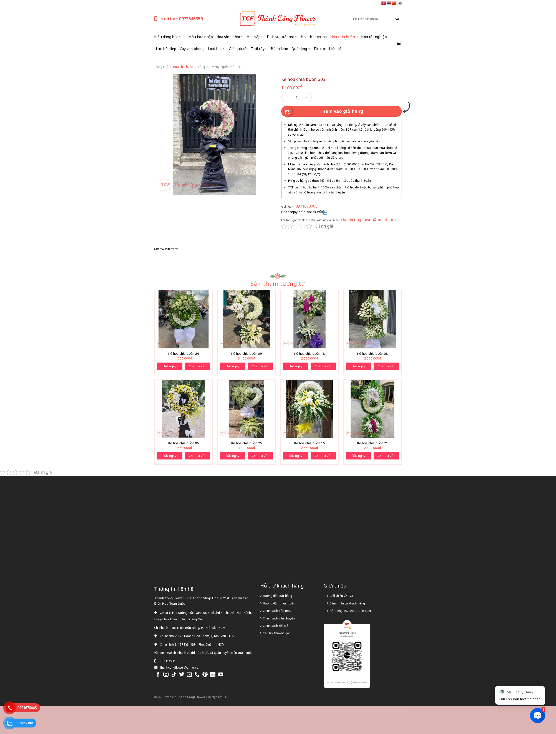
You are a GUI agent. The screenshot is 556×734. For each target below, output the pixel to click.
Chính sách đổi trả (275, 626)
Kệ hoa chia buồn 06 (183, 443)
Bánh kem (279, 48)
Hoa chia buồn (342, 36)
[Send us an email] (189, 675)
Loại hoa (215, 48)
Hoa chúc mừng (314, 36)
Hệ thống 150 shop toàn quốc (350, 611)
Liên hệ (335, 48)
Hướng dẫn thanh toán (279, 603)
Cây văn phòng (192, 48)
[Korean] (399, 3)
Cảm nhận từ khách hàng (347, 603)
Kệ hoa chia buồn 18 (309, 353)
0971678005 (306, 206)
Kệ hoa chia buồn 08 (372, 353)
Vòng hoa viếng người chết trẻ (219, 67)
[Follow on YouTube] (220, 675)
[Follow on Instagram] (166, 675)
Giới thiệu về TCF (341, 596)
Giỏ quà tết (238, 48)
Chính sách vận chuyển (279, 618)
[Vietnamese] (383, 3)
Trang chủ (161, 67)
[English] (389, 3)
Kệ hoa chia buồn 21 (372, 443)
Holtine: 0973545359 (181, 19)
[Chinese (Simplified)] (394, 3)
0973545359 (168, 661)
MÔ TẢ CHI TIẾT (166, 249)
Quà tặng (299, 48)
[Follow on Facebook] (158, 675)
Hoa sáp (253, 36)
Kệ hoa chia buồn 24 (183, 353)
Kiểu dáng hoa (166, 36)
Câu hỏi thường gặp (277, 633)
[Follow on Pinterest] (205, 675)
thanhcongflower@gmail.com (368, 219)
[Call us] (197, 675)
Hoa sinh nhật (228, 36)
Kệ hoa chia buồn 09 (246, 353)
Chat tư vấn (197, 366)
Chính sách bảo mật (277, 611)
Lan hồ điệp (166, 48)
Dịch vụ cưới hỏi (280, 36)
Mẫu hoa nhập (201, 36)
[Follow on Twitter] (181, 675)
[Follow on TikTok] (173, 675)
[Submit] (397, 18)
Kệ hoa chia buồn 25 (246, 443)
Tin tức (319, 48)
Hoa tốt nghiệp (374, 36)
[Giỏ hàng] (399, 43)
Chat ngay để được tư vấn (302, 212)
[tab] (166, 249)
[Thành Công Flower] (278, 19)
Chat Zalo (25, 723)
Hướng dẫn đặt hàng (277, 596)
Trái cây (258, 48)
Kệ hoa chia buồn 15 (309, 443)
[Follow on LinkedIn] (212, 675)
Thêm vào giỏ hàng (341, 111)
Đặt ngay (169, 366)
